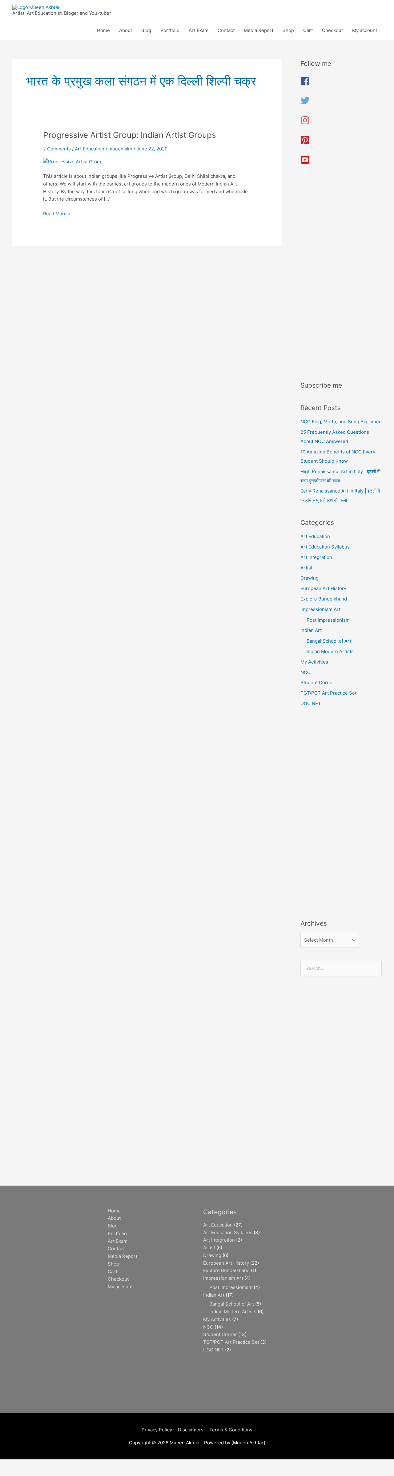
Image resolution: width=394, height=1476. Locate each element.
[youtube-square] (305, 163)
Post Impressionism (328, 620)
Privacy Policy (157, 1430)
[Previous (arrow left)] (12, 1473)
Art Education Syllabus (325, 547)
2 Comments (57, 149)
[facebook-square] (305, 84)
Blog (146, 30)
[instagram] (305, 123)
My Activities (314, 662)
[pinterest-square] (305, 143)
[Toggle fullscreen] (38, 1465)
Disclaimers (190, 1430)
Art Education (89, 149)
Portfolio (169, 30)
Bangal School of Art (329, 641)
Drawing (309, 578)
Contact (226, 30)
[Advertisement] (341, 275)
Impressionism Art (320, 609)
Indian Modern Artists (330, 651)
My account (364, 30)
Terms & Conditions (230, 1430)
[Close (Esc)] (90, 1465)
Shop (288, 30)
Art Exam (198, 30)
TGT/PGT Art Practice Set (328, 693)
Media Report (258, 30)
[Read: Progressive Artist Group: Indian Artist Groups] (73, 161)
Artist (306, 568)
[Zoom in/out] (12, 1465)
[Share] (64, 1465)
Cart (308, 30)
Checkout (332, 30)
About (125, 30)
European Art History (323, 588)
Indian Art (311, 630)
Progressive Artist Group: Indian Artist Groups (129, 135)
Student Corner (317, 682)
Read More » (56, 213)
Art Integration (316, 557)
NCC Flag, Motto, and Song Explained (341, 422)
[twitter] (305, 103)
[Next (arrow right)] (38, 1473)
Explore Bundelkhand (323, 599)
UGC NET (310, 703)
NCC (305, 672)
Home (103, 30)
